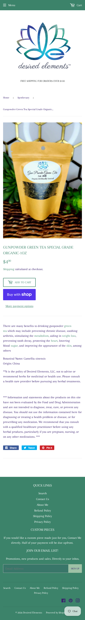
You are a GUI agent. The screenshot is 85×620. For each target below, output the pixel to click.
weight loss (69, 335)
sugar (14, 345)
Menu (11, 5)
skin (69, 345)
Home (6, 97)
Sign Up (75, 568)
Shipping (8, 269)
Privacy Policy (42, 521)
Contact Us (42, 499)
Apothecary (23, 97)
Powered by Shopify (56, 612)
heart (54, 340)
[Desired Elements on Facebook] (63, 601)
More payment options (19, 306)
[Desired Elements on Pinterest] (70, 601)
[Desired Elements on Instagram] (78, 601)
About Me (42, 504)
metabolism (41, 335)
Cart (79, 5)
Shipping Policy (42, 516)
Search (42, 493)
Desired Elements (32, 612)
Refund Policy (42, 510)
